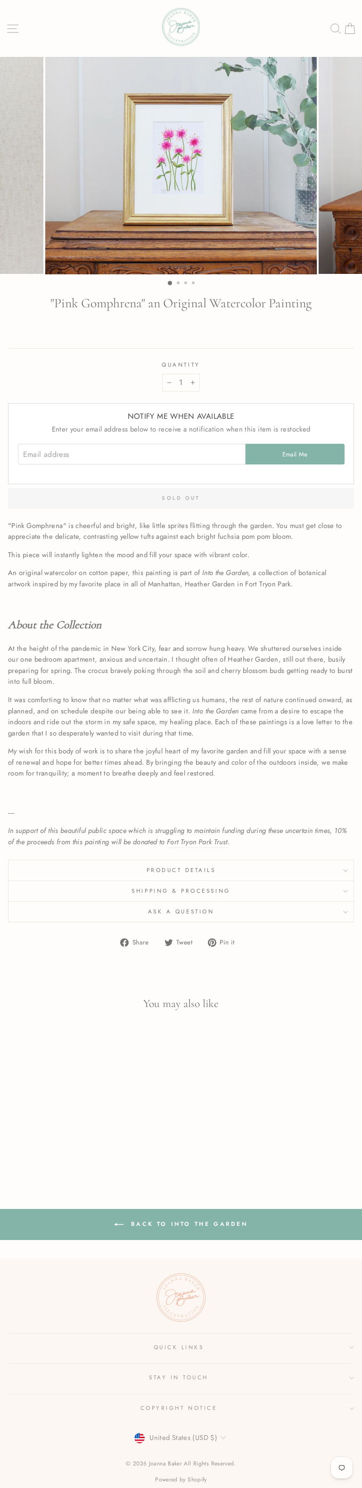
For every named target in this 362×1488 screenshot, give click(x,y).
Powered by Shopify (181, 1479)
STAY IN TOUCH (178, 1377)
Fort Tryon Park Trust (197, 842)
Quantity (181, 364)
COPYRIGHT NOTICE (178, 1408)
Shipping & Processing (181, 891)
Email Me (295, 454)
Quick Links (179, 1347)
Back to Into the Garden (187, 1224)
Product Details (181, 870)
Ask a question (181, 911)
